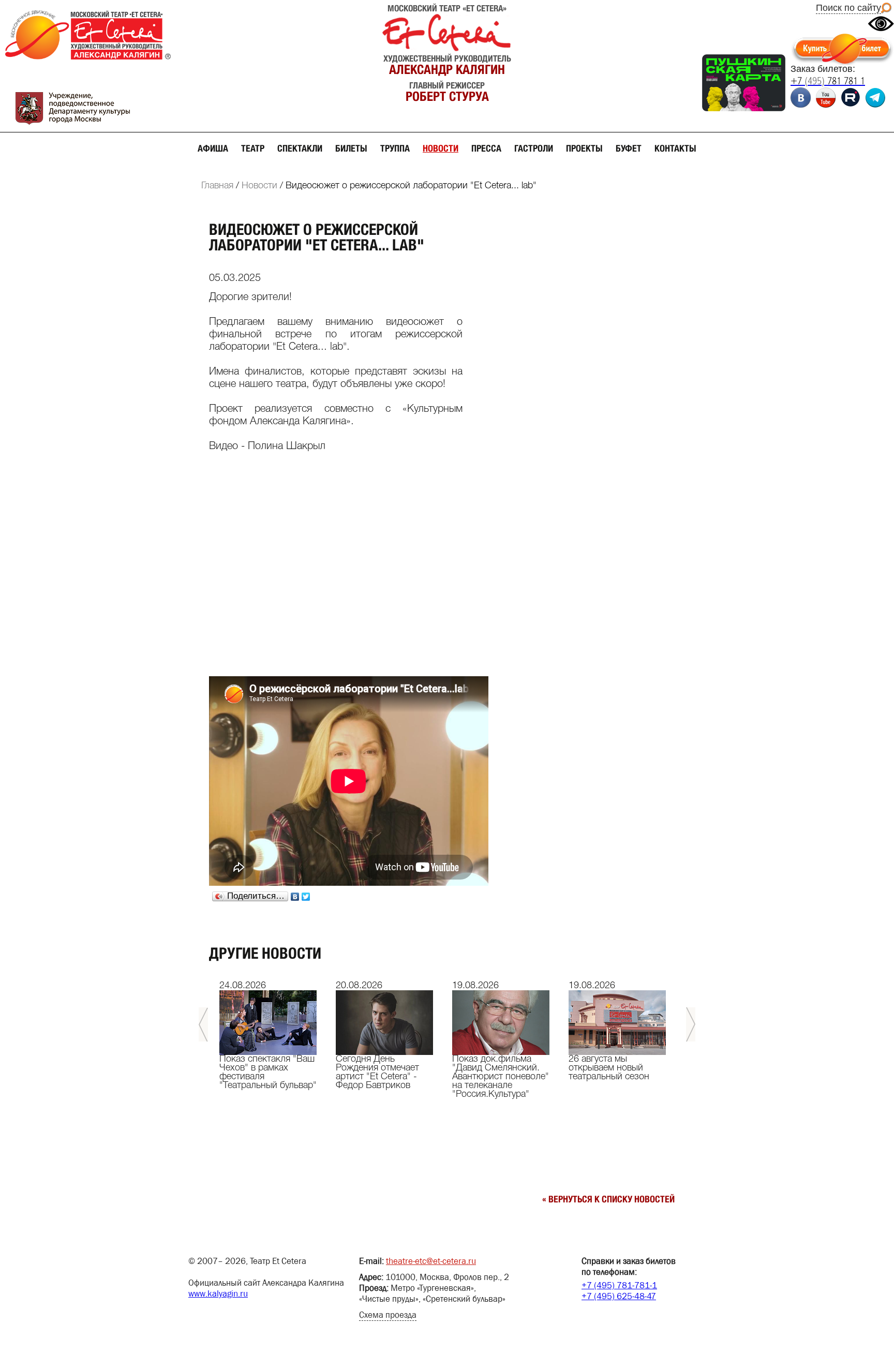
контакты (675, 148)
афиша (213, 148)
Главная (217, 186)
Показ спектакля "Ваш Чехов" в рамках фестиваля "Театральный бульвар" (268, 1072)
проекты (584, 148)
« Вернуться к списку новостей (608, 1199)
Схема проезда (387, 1315)
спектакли (299, 148)
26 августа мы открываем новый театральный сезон (609, 1068)
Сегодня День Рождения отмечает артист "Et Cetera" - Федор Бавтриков (377, 1072)
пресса (486, 148)
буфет (629, 148)
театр (252, 148)
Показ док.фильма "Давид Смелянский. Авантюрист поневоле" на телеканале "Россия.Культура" (500, 1076)
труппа (395, 148)
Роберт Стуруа (447, 96)
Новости (259, 186)
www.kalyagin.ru (218, 1293)
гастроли (533, 148)
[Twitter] (306, 896)
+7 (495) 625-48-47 (619, 1296)
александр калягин (447, 69)
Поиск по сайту (848, 8)
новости (440, 148)
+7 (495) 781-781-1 (619, 1285)
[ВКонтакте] (295, 896)
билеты (351, 148)
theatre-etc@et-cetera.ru (431, 1261)
